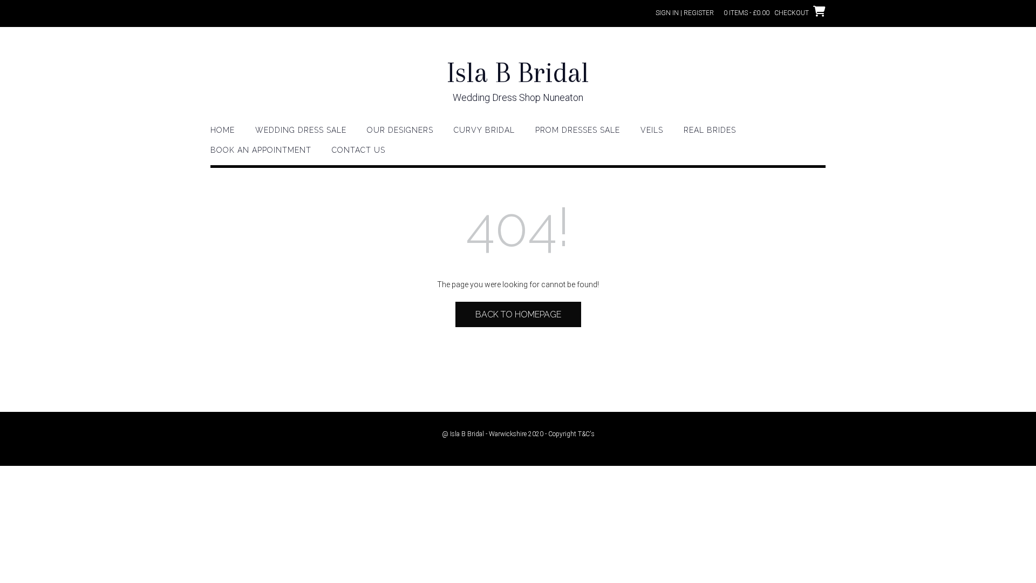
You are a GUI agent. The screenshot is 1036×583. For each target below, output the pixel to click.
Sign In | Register (685, 13)
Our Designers (400, 130)
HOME (222, 130)
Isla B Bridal (518, 72)
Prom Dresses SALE (577, 130)
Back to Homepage (518, 314)
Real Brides (710, 130)
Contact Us (358, 150)
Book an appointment (260, 150)
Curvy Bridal (484, 130)
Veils (651, 130)
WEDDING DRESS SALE (300, 130)
